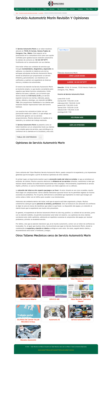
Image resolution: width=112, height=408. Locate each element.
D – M (27, 9)
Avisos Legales (41, 350)
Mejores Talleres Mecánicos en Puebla (28, 13)
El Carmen (40, 13)
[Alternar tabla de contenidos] (39, 137)
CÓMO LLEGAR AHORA (77, 76)
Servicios (52, 9)
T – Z (38, 9)
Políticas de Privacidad (52, 350)
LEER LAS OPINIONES (76, 125)
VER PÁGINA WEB (77, 117)
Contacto (71, 350)
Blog (91, 9)
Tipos (45, 9)
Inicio (17, 9)
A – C (21, 9)
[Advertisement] (56, 33)
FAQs (87, 9)
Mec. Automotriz (62, 9)
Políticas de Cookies (63, 350)
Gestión (72, 9)
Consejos (80, 9)
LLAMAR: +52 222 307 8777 (77, 82)
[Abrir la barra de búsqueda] (96, 9)
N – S (32, 9)
